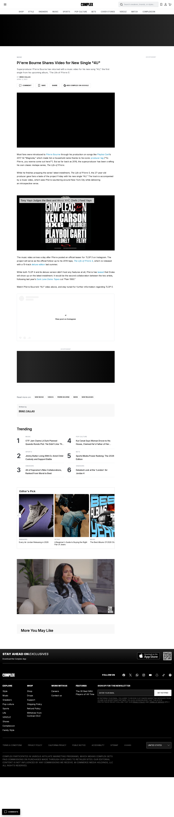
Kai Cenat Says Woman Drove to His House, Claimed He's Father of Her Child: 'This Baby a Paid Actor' (93, 442)
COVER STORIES (108, 12)
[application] (66, 222)
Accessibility (98, 745)
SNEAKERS (43, 12)
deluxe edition (38, 264)
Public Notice (79, 745)
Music (19, 57)
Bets (78, 452)
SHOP (21, 12)
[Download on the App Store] (148, 656)
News (75, 397)
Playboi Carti (103, 154)
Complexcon (9, 726)
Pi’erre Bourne (53, 154)
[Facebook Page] (124, 675)
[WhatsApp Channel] (137, 675)
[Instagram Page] (143, 675)
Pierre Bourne (63, 397)
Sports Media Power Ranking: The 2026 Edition (95, 457)
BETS (93, 12)
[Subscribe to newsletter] (162, 693)
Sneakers (29, 466)
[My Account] (165, 4)
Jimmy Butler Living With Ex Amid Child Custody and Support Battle (44, 457)
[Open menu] (5, 4)
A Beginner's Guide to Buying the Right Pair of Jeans (71, 543)
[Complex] (87, 4)
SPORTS (66, 12)
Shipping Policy (34, 704)
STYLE (31, 12)
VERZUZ (123, 12)
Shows (6, 721)
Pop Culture (81, 437)
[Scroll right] (112, 516)
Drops (30, 695)
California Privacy (57, 745)
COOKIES (127, 745)
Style (57, 539)
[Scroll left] (19, 516)
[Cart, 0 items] (169, 4)
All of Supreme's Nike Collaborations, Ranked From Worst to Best (43, 472)
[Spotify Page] (170, 675)
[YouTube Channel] (150, 675)
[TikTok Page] (163, 675)
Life (4, 713)
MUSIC (55, 12)
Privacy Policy (139, 702)
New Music (39, 397)
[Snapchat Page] (157, 675)
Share (54, 85)
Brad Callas (27, 411)
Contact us (56, 695)
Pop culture (8, 704)
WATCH (134, 12)
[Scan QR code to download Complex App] (167, 656)
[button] (158, 745)
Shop (29, 691)
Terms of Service (156, 702)
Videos (50, 397)
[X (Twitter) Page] (130, 675)
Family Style (8, 730)
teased (101, 272)
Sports (28, 452)
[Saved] (161, 4)
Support (31, 700)
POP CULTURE (81, 12)
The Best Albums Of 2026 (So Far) (104, 542)
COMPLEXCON (149, 12)
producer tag (97, 158)
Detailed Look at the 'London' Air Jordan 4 (92, 472)
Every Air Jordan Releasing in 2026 (34, 542)
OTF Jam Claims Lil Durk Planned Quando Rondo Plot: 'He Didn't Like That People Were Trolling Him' (44, 442)
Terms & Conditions (12, 745)
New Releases (87, 397)
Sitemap (114, 745)
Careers (55, 691)
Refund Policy (34, 708)
